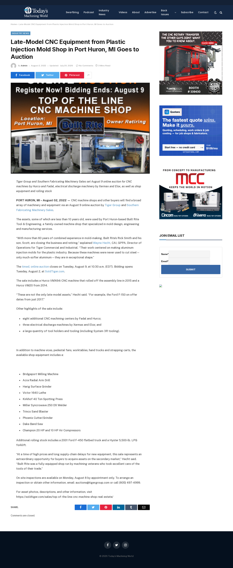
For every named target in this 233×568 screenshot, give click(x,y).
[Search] (220, 12)
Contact (203, 12)
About (136, 12)
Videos (123, 12)
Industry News (104, 12)
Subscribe (187, 12)
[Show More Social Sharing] (88, 75)
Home (14, 24)
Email (164, 261)
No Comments (86, 65)
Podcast (89, 12)
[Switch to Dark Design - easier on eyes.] (215, 12)
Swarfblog (72, 12)
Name (165, 254)
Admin (24, 65)
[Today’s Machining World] (36, 12)
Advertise (150, 12)
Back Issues (165, 12)
